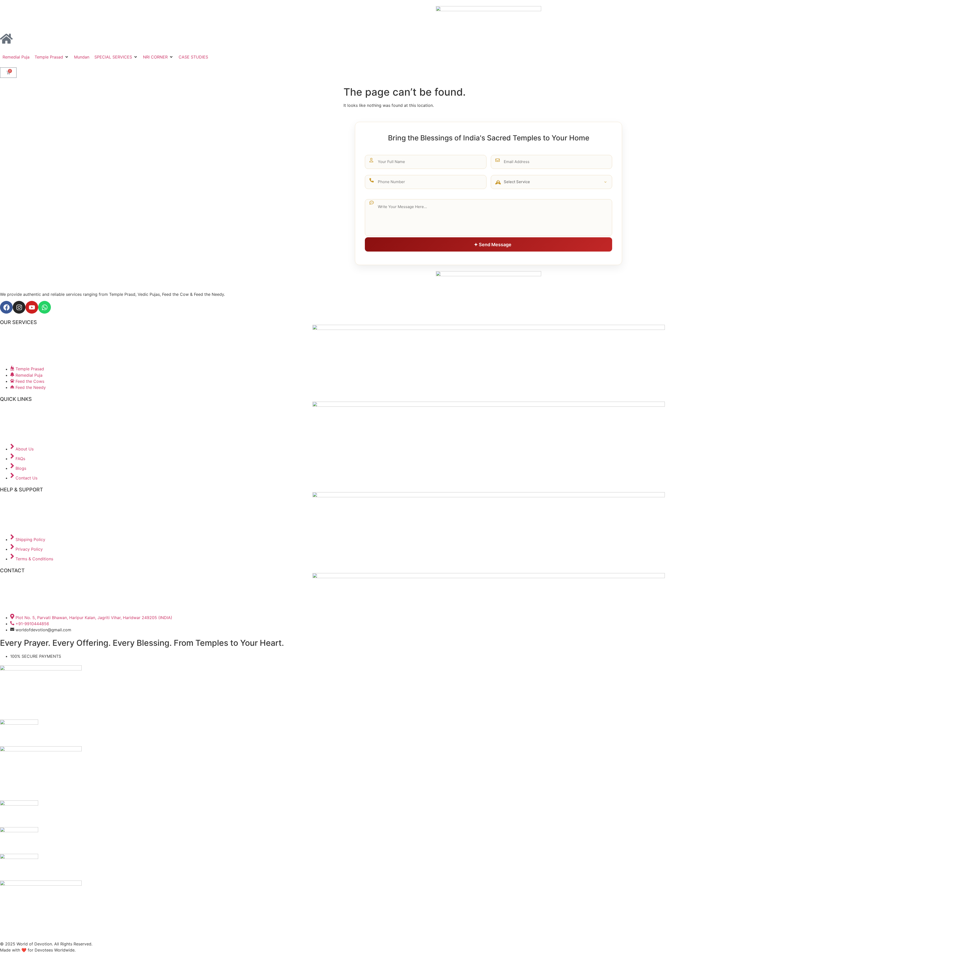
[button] (51, 57)
